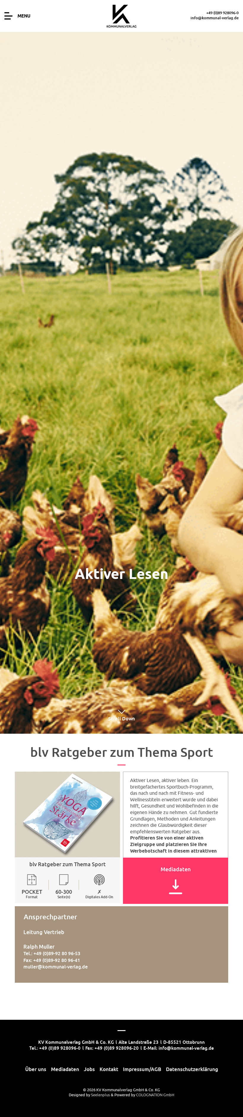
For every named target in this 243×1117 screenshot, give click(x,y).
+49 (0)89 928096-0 (222, 12)
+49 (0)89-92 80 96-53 (56, 953)
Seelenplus (100, 1094)
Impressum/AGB (142, 1069)
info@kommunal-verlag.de (215, 17)
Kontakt (109, 1069)
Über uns (35, 1069)
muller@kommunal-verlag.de (55, 967)
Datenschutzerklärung (192, 1069)
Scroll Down (121, 719)
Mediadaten (65, 1069)
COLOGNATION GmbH (155, 1094)
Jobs (89, 1069)
